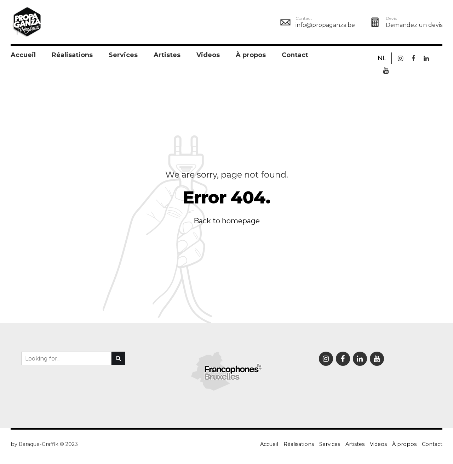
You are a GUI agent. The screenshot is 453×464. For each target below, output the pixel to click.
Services (123, 55)
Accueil (23, 55)
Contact (295, 55)
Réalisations (72, 55)
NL (382, 58)
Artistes (167, 55)
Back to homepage (227, 221)
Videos (208, 55)
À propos (251, 55)
